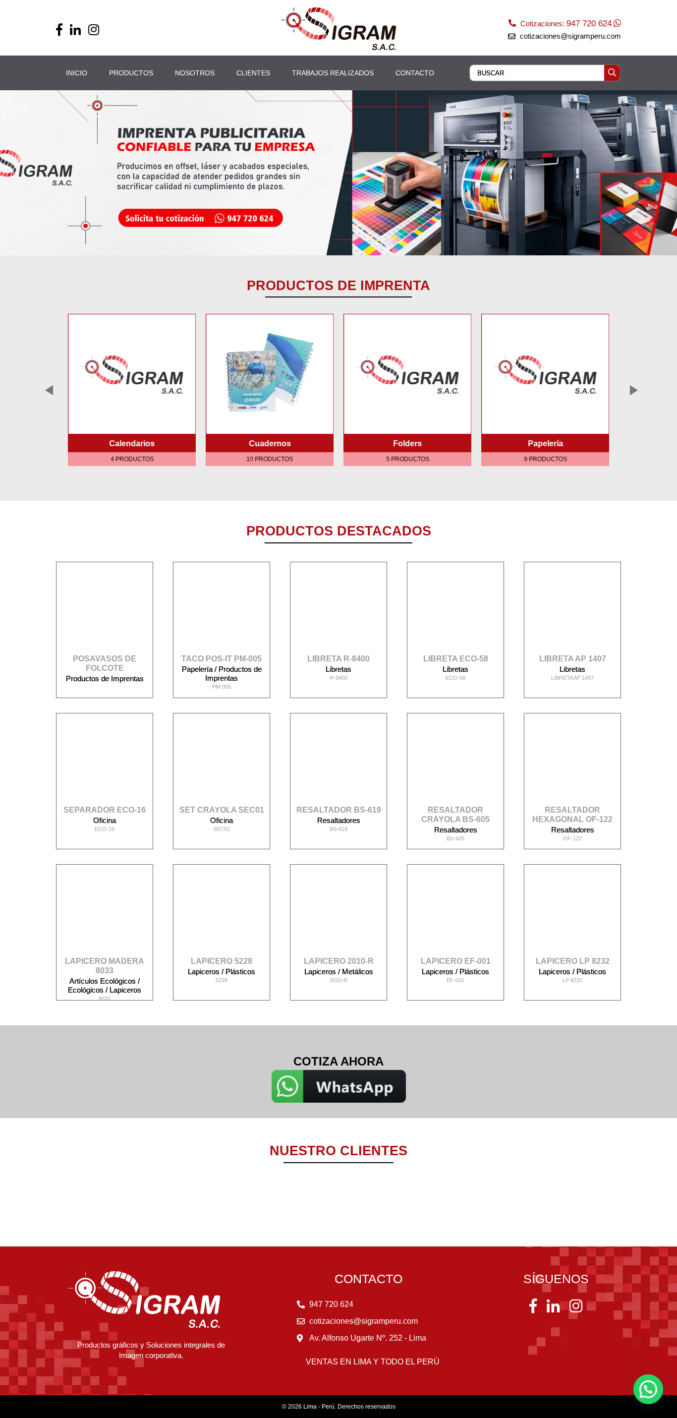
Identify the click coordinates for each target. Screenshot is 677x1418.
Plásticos (240, 971)
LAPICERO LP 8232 (573, 961)
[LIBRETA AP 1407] (572, 612)
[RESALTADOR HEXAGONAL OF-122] (572, 763)
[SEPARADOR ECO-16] (104, 763)
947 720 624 (589, 23)
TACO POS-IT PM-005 (221, 658)
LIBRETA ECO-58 (455, 658)
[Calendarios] (132, 374)
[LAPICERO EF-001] (455, 914)
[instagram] (93, 29)
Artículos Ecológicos (103, 981)
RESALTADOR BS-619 (338, 810)
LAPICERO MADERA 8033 (104, 966)
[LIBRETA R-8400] (338, 612)
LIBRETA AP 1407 (572, 658)
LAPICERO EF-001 (456, 961)
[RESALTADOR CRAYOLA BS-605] (455, 763)
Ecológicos (87, 990)
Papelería (545, 443)
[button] (648, 1389)
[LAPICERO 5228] (221, 914)
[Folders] (407, 374)
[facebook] (59, 29)
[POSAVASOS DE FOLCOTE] (104, 612)
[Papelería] (545, 374)
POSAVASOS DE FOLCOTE (104, 663)
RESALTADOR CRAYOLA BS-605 (455, 815)
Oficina (104, 820)
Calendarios (132, 443)
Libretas (338, 669)
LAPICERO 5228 (221, 961)
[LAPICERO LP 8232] (572, 914)
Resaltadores (338, 820)
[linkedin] (75, 29)
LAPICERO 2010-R (339, 961)
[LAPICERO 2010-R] (338, 914)
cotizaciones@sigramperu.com (570, 36)
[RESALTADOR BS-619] (338, 763)
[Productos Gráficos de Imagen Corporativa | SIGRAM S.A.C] (339, 28)
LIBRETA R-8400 (338, 658)
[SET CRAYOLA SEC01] (221, 763)
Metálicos (357, 971)
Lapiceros (125, 990)
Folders (407, 443)
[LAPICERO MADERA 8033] (104, 914)
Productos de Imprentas (105, 678)
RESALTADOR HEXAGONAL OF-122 (572, 815)
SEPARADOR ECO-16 (104, 810)
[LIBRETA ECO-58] (455, 612)
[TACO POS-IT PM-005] (221, 612)
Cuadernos (270, 443)
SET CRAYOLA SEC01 (221, 810)
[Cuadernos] (270, 374)
